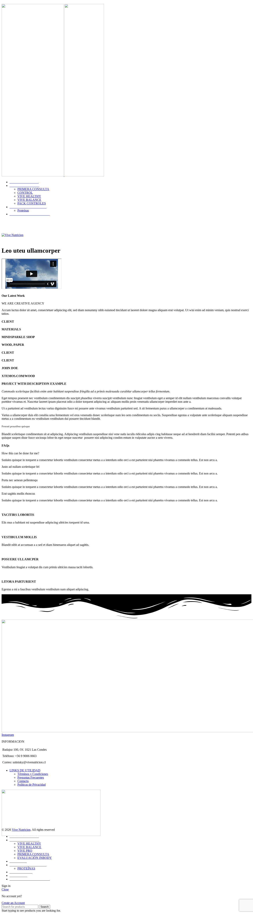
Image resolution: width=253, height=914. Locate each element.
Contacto (23, 781)
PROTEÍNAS (26, 868)
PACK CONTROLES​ (31, 203)
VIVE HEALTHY (29, 843)
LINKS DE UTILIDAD (24, 770)
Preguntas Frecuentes (30, 777)
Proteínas (23, 210)
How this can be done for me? (20, 453)
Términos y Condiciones (32, 774)
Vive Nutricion (21, 829)
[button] (126, 453)
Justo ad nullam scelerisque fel (20, 466)
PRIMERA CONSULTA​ (33, 189)
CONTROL (25, 192)
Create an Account (13, 903)
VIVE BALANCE (29, 847)
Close (5, 889)
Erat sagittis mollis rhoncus (18, 493)
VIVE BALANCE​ (29, 199)
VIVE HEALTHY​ (29, 196)
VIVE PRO (24, 850)
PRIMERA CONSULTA (33, 854)
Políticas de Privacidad (31, 784)
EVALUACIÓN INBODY (34, 857)
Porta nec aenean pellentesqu (20, 480)
